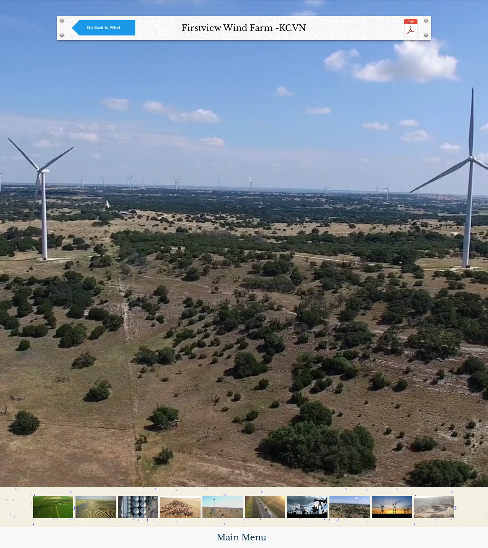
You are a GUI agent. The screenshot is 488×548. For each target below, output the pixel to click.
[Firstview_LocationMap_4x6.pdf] (410, 28)
